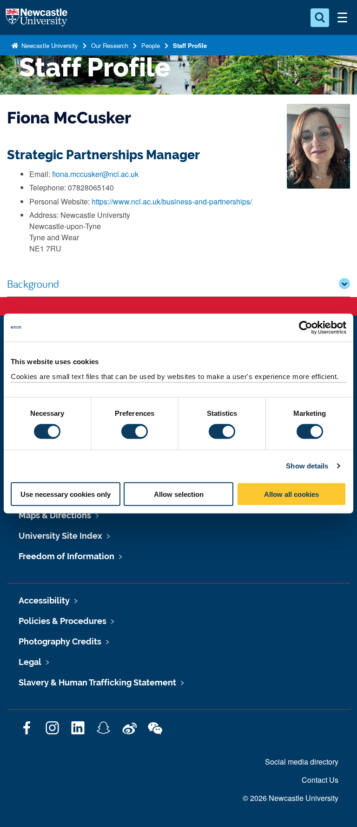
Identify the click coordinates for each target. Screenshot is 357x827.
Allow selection (179, 494)
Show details (307, 466)
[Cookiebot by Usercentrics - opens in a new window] (305, 328)
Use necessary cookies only (65, 494)
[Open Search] (320, 17)
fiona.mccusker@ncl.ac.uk (95, 174)
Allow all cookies (291, 494)
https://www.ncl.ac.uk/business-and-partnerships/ (172, 201)
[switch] (134, 431)
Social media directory (301, 761)
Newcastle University (49, 45)
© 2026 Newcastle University (290, 798)
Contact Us (320, 779)
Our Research (109, 45)
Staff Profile (190, 45)
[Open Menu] (342, 17)
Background (33, 284)
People (150, 45)
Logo (36, 17)
